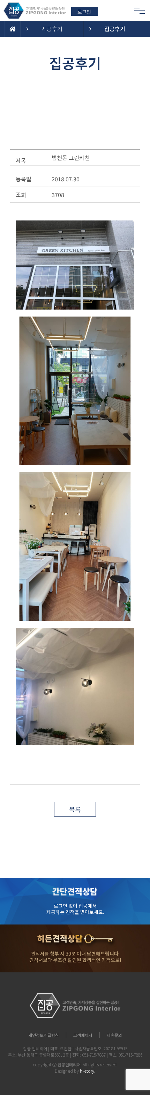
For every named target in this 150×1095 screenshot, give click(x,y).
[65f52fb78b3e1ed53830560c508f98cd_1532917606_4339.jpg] (75, 546)
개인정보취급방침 (43, 1035)
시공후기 (52, 28)
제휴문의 (114, 1035)
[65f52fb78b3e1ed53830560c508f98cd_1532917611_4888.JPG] (75, 686)
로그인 (84, 11)
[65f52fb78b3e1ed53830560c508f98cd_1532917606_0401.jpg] (75, 391)
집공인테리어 (69, 1064)
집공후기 (114, 28)
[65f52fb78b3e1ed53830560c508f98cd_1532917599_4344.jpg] (75, 265)
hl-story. (87, 1071)
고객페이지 (82, 1035)
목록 (75, 809)
